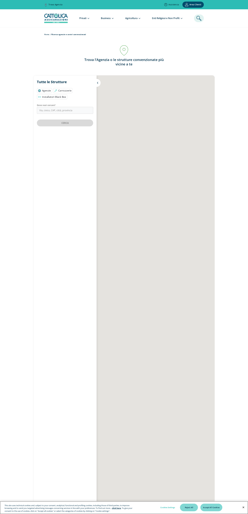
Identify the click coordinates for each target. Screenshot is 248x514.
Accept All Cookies (211, 507)
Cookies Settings (167, 507)
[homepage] (56, 22)
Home (46, 34)
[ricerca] (199, 18)
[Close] (243, 507)
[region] (124, 507)
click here (116, 508)
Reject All (189, 507)
